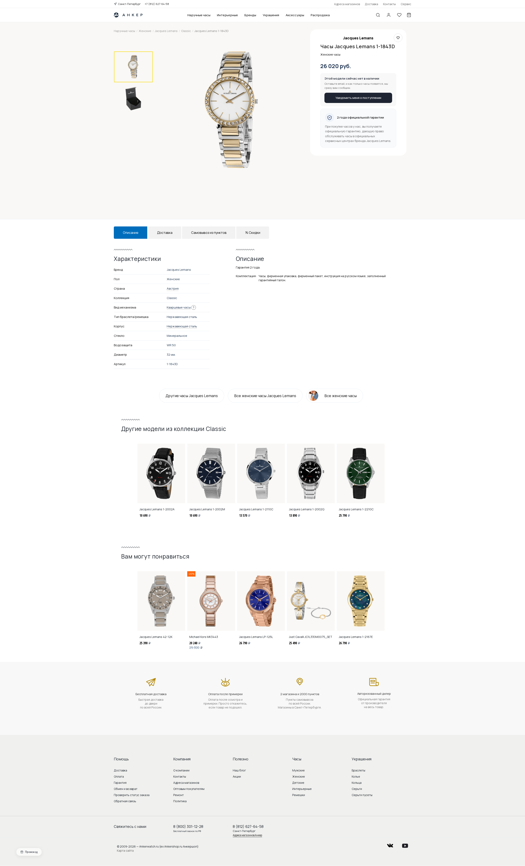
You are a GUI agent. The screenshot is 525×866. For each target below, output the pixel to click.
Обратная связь (125, 801)
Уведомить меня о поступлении (358, 98)
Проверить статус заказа (132, 795)
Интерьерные (227, 15)
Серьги (357, 789)
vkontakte (390, 844)
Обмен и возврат (125, 789)
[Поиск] (378, 15)
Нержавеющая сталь (182, 326)
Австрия (173, 288)
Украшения (271, 15)
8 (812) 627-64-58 (248, 826)
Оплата (119, 776)
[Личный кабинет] (388, 15)
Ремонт (178, 795)
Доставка (371, 4)
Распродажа (320, 15)
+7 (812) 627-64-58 (157, 4)
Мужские (298, 770)
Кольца (357, 783)
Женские (298, 776)
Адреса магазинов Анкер (247, 835)
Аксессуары (295, 15)
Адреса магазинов (347, 4)
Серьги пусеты (362, 795)
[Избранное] (399, 15)
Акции (237, 776)
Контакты (389, 4)
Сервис (406, 4)
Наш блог (239, 770)
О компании (181, 770)
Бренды (250, 15)
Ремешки (298, 795)
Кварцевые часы (179, 307)
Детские (298, 783)
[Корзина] (409, 15)
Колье (356, 776)
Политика (180, 801)
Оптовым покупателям (188, 789)
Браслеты (358, 770)
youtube (405, 844)
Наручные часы (198, 15)
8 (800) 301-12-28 (188, 826)
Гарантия (120, 783)
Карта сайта (125, 850)
